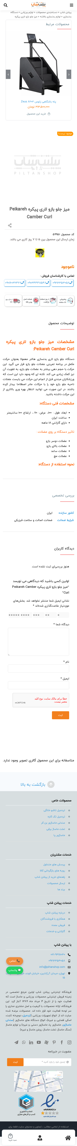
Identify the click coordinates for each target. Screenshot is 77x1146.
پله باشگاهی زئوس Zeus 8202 (38, 102)
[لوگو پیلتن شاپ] (38, 3)
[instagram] (69, 1042)
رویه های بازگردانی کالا (52, 870)
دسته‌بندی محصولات (46, 12)
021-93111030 (58, 954)
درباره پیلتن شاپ (55, 913)
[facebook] (62, 1042)
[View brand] (40, 249)
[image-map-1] (38, 1072)
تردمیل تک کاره (56, 816)
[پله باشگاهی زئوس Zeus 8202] (38, 63)
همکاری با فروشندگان (53, 919)
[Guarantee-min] (30, 297)
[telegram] (16, 1042)
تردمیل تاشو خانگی (54, 810)
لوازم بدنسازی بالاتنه (50, 16)
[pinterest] (54, 1042)
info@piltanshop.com (52, 967)
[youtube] (39, 1042)
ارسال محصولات (56, 883)
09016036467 (13, 283)
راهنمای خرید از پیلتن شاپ (50, 877)
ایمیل (65, 679)
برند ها (61, 889)
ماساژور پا (59, 835)
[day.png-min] (48, 297)
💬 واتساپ (14, 970)
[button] (69, 74)
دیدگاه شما (61, 625)
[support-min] (65, 297)
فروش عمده (58, 925)
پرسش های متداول (54, 864)
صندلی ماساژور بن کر (53, 823)
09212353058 (61, 283)
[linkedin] (31, 1042)
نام (66, 662)
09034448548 (37, 283)
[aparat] (46, 1042)
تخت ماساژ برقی (55, 829)
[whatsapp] (23, 1042)
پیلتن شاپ (65, 12)
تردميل (27, 1015)
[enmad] (38, 1093)
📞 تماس (14, 961)
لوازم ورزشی (27, 12)
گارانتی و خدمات (55, 931)
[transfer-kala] (13, 296)
